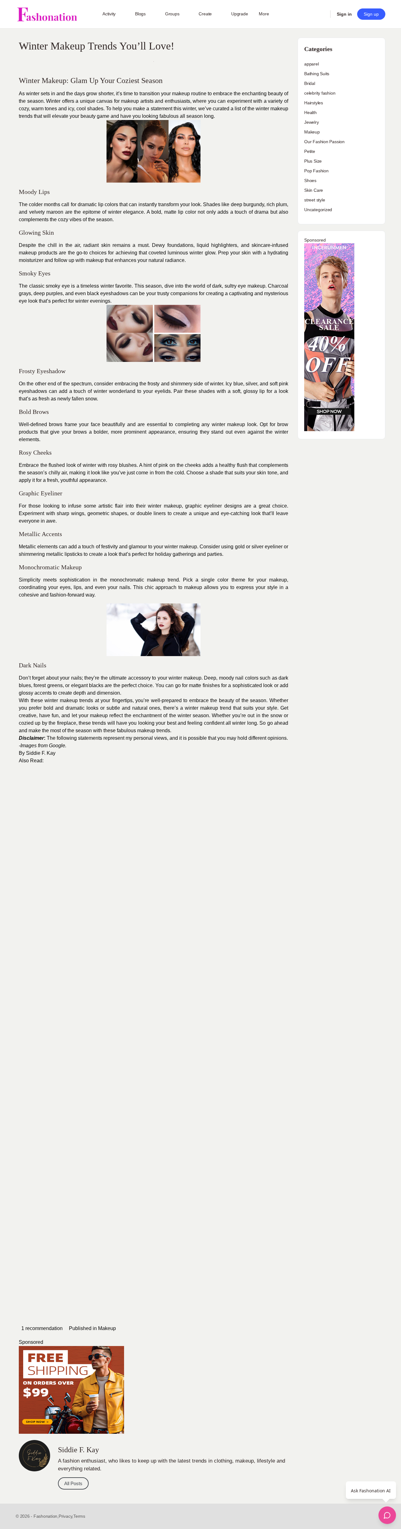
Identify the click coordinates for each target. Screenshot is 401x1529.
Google (57, 745)
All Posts (73, 1483)
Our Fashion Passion (324, 141)
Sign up (371, 14)
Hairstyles (313, 102)
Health (310, 112)
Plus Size (313, 161)
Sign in (344, 14)
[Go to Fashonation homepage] (47, 14)
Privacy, (66, 1516)
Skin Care (313, 190)
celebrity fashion (319, 93)
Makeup (107, 1328)
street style (314, 199)
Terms (79, 1516)
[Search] (321, 14)
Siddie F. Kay (40, 753)
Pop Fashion (316, 170)
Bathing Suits (316, 73)
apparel (311, 63)
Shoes (310, 180)
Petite (309, 151)
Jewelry (311, 122)
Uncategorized (318, 209)
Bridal (309, 83)
